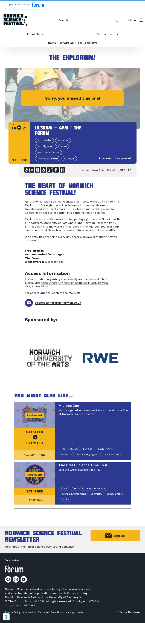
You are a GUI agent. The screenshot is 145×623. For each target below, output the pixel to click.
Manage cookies (74, 612)
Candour (134, 612)
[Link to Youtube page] (24, 579)
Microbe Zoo (97, 226)
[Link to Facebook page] (8, 579)
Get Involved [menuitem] (105, 34)
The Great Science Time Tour (83, 465)
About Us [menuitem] (33, 34)
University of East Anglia (65, 597)
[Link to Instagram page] (16, 579)
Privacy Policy (12, 612)
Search (116, 20)
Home (52, 43)
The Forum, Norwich (75, 589)
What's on (67, 43)
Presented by (22, 4)
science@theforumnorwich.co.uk (58, 302)
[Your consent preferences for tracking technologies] (6, 616)
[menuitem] (135, 20)
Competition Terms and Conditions (43, 612)
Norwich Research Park (21, 597)
